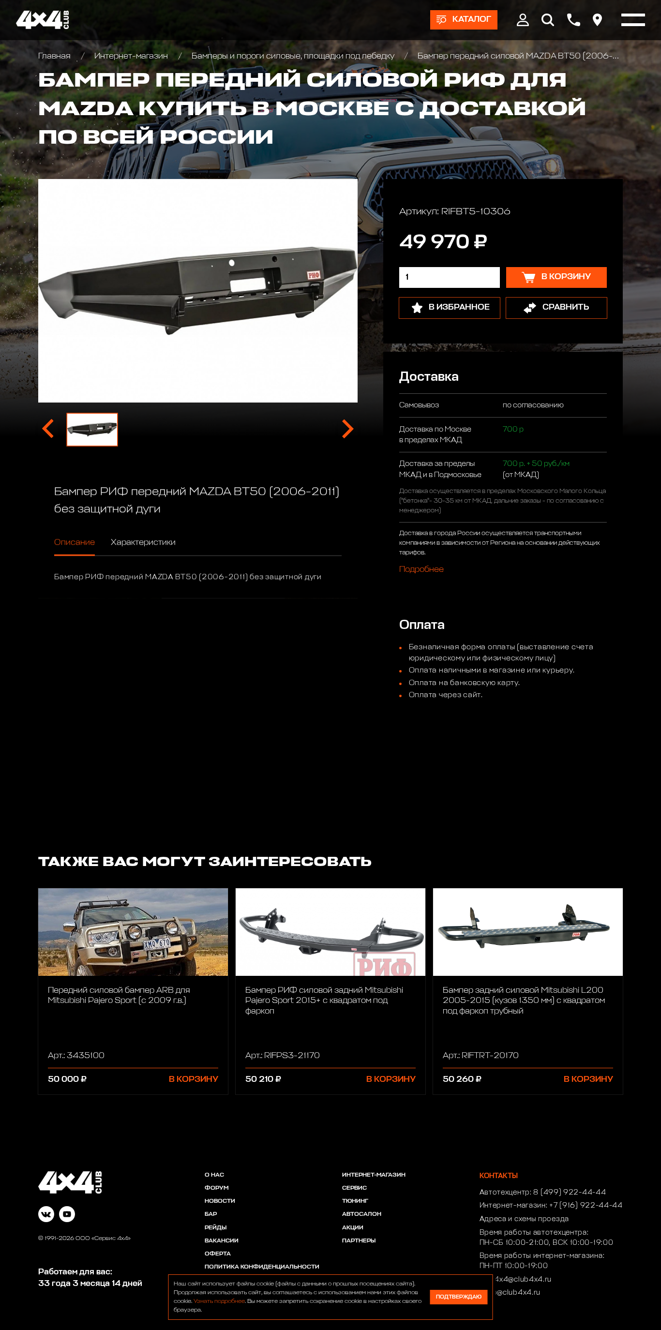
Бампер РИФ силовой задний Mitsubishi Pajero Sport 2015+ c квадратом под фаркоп (324, 1001)
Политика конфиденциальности (262, 1267)
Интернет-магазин (131, 56)
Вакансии (222, 1241)
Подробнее (421, 569)
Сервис (354, 1188)
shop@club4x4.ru (510, 1292)
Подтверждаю (458, 1297)
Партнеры (359, 1241)
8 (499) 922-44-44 (569, 1192)
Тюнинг (355, 1201)
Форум (216, 1188)
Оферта (218, 1254)
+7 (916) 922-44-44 (586, 1205)
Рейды (215, 1228)
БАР (211, 1214)
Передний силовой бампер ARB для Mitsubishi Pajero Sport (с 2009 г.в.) (119, 995)
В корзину (193, 1080)
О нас (214, 1175)
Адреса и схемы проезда (524, 1219)
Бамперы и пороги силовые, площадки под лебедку (293, 56)
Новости (220, 1201)
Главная (55, 56)
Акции (352, 1228)
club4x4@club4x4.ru (516, 1279)
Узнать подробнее (219, 1301)
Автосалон (361, 1214)
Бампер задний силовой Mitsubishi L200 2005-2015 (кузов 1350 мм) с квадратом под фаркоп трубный (524, 1001)
